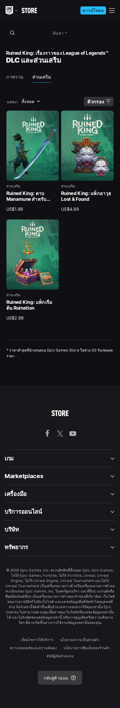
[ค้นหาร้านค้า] (12, 32)
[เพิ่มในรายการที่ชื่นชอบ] (52, 117)
